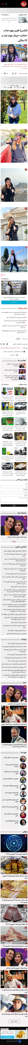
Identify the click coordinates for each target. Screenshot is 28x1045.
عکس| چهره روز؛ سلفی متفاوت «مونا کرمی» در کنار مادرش (13, 578)
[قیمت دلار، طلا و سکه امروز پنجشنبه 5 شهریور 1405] (14, 865)
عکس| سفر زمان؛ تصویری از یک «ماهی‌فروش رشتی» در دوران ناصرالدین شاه (14, 618)
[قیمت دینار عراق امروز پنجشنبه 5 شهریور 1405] (14, 935)
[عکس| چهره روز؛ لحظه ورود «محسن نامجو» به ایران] (14, 714)
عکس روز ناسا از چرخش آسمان (18, 622)
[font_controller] (7, 73)
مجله (24, 682)
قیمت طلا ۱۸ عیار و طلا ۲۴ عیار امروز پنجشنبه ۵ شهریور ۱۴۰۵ (14, 650)
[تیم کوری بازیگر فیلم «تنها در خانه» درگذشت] (22, 787)
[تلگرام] (7, 344)
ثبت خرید (14, 302)
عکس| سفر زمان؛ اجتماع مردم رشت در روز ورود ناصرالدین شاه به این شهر (14, 595)
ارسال (14, 505)
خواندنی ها (22, 360)
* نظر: (26, 495)
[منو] (2, 4)
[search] (6, 4)
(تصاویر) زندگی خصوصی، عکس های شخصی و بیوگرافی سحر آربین (14, 322)
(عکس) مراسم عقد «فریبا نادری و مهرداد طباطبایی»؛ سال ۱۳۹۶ (13, 327)
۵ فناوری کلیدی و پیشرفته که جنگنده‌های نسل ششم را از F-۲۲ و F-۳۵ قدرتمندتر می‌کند (14, 591)
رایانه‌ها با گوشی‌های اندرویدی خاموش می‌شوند (14, 551)
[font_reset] (4, 73)
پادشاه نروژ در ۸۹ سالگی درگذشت (17, 587)
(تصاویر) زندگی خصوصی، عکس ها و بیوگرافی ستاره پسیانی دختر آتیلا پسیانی (13, 313)
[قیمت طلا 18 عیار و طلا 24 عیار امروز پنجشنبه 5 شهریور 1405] (14, 889)
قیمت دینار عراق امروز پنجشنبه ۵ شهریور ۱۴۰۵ (15, 658)
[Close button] (27, 1029)
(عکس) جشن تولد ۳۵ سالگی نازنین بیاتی (15, 317)
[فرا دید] (24, 4)
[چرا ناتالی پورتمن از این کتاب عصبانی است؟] (22, 808)
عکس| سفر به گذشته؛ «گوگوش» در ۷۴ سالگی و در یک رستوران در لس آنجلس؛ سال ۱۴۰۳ (14, 676)
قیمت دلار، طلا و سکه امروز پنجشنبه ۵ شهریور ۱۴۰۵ (13, 647)
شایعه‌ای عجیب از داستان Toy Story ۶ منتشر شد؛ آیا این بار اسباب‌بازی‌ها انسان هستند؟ (13, 605)
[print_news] (13, 74)
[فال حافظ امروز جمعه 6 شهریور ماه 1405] (14, 913)
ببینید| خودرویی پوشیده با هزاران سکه (16, 630)
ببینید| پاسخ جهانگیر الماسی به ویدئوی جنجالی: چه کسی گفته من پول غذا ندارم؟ (13, 671)
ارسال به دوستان (7, 352)
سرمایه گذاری (7, 1037)
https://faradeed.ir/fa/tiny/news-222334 (10, 348)
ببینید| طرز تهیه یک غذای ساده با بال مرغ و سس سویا (14, 626)
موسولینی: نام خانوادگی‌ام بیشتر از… (10, 779)
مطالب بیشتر (14, 1021)
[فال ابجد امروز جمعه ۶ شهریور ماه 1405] (14, 843)
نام (26, 484)
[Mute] (5, 293)
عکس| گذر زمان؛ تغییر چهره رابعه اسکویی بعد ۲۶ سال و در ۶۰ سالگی (14, 583)
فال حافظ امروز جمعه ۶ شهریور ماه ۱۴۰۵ (16, 655)
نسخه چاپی (13, 355)
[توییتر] (4, 344)
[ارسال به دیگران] (15, 74)
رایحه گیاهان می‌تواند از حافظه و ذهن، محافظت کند (13, 614)
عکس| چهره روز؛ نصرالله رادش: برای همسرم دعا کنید (13, 667)
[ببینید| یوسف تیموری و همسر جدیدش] (22, 371)
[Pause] (3, 293)
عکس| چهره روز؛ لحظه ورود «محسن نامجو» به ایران (13, 664)
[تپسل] (2, 279)
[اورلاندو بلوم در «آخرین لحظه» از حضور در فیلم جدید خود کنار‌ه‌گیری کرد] (22, 377)
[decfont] (2, 73)
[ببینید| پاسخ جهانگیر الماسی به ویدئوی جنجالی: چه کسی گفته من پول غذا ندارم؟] (14, 734)
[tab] (15, 541)
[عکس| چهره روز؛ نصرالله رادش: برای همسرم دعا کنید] (14, 1003)
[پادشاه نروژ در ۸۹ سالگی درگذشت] (22, 365)
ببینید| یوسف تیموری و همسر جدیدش (16, 661)
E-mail (25, 489)
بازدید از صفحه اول (18, 352)
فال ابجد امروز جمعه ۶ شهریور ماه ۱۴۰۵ (16, 643)
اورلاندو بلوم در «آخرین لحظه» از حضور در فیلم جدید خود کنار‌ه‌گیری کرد (11, 377)
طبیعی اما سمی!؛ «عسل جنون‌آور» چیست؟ (15, 574)
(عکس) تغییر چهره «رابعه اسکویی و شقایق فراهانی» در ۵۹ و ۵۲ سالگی (13, 332)
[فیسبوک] (1, 344)
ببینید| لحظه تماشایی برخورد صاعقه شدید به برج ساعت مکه (14, 565)
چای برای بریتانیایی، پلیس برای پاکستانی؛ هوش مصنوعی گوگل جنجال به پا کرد (14, 600)
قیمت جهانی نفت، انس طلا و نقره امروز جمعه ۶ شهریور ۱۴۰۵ (14, 570)
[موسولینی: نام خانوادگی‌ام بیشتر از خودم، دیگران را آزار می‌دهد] (22, 780)
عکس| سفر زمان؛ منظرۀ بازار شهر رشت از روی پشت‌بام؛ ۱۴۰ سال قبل (15, 560)
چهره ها (23, 752)
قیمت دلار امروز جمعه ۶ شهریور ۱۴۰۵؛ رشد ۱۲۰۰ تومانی (14, 555)
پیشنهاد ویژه (21, 513)
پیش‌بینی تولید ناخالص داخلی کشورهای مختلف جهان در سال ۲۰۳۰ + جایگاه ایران (14, 610)
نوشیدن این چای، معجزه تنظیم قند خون (16, 634)
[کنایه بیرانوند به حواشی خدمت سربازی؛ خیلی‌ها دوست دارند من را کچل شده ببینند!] (22, 794)
